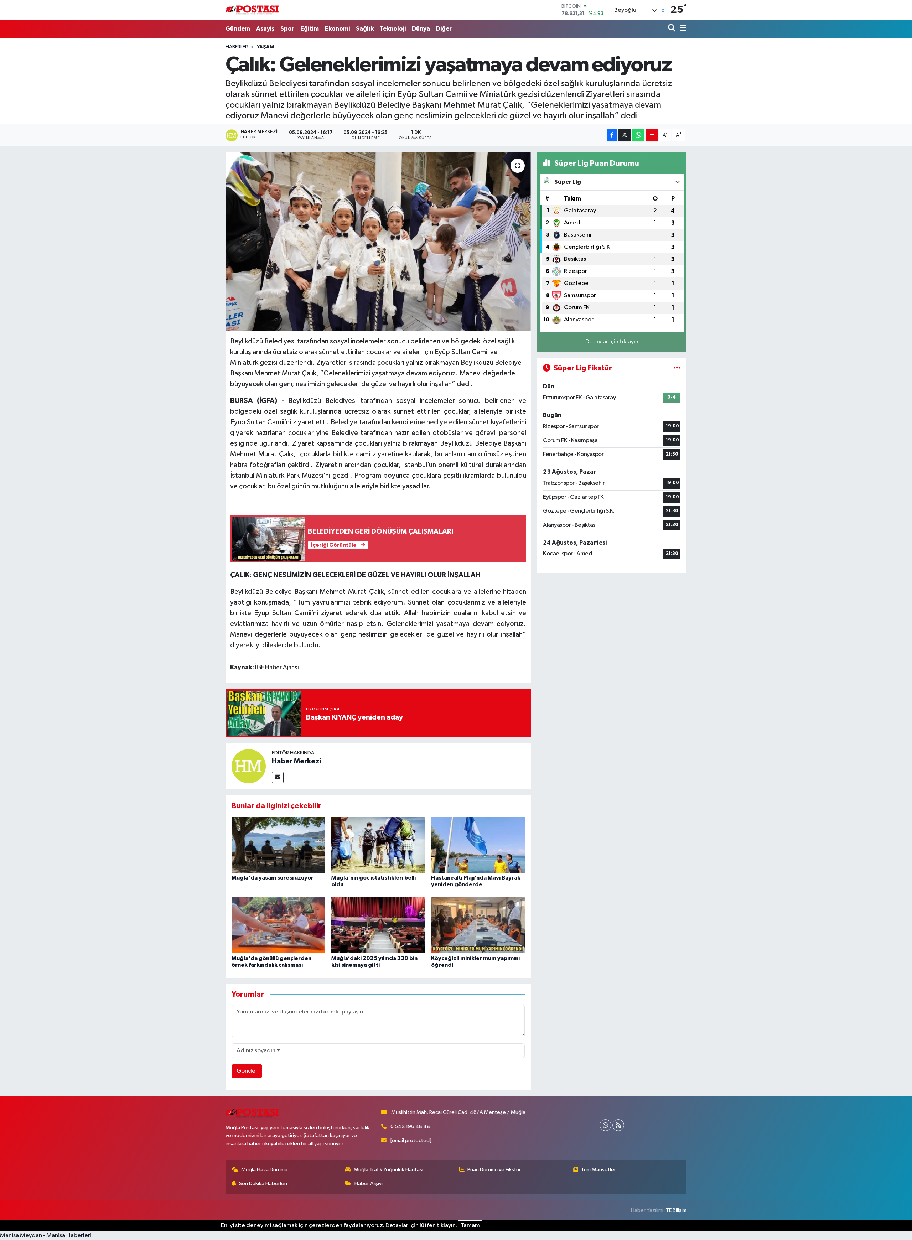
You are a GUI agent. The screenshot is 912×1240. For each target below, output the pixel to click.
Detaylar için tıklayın (611, 342)
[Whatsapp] (605, 1125)
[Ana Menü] (682, 28)
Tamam (470, 1226)
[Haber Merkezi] (249, 766)
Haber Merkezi (296, 761)
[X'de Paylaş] (624, 135)
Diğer (444, 29)
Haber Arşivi (368, 1183)
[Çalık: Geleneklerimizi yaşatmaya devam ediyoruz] (378, 241)
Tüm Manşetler (598, 1169)
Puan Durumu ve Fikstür (494, 1169)
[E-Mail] (278, 777)
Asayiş (265, 29)
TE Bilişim (676, 1210)
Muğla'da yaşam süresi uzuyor (273, 878)
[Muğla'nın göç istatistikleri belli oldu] (378, 845)
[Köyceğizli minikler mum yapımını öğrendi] (478, 925)
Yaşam (265, 47)
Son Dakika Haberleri (263, 1183)
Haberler (237, 47)
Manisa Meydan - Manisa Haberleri (46, 1236)
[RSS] (618, 1125)
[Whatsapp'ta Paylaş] (638, 135)
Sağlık (365, 29)
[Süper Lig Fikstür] (677, 368)
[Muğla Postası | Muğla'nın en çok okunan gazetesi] (252, 9)
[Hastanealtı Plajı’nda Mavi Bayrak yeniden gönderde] (478, 845)
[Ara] (672, 28)
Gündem (238, 29)
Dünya (421, 29)
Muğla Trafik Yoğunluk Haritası (388, 1169)
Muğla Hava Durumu (264, 1169)
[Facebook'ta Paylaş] (612, 135)
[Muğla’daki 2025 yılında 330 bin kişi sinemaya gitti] (378, 925)
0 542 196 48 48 (410, 1126)
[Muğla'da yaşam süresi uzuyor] (278, 845)
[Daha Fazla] (652, 135)
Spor (287, 29)
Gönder (247, 1071)
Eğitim (309, 29)
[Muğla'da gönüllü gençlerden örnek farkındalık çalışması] (278, 925)
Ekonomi (337, 29)
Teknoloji (393, 29)
